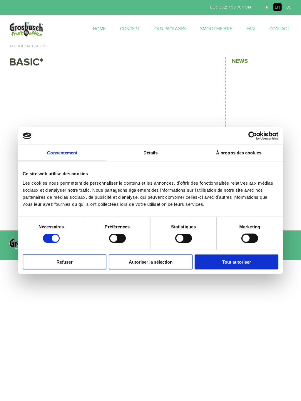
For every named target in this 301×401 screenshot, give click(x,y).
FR (266, 7)
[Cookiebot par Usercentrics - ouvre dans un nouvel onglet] (252, 136)
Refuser (64, 261)
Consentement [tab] (62, 152)
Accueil (16, 46)
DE (289, 7)
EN (277, 7)
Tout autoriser (236, 261)
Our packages (170, 28)
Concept (130, 28)
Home (99, 28)
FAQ (251, 28)
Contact (279, 28)
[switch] (117, 238)
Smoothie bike (216, 28)
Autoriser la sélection (151, 261)
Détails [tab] (150, 152)
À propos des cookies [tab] (238, 152)
